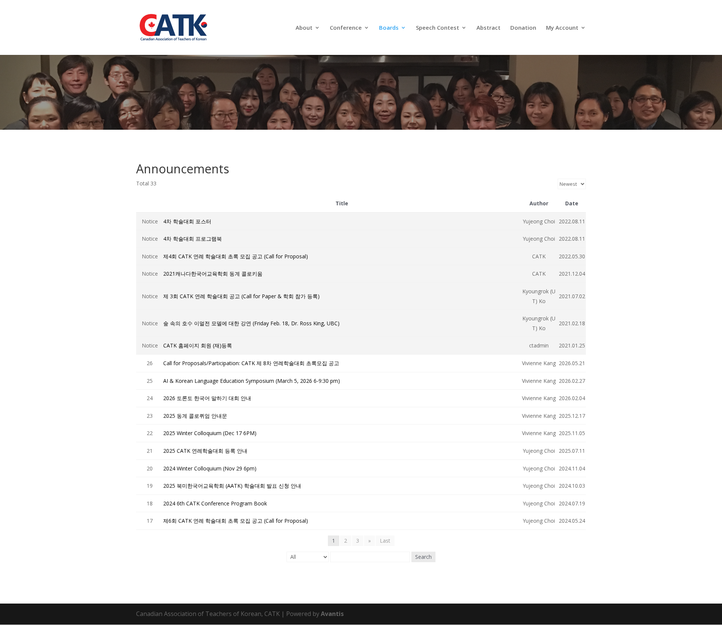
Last (385, 540)
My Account (562, 28)
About (304, 28)
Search (423, 556)
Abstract (488, 28)
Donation (523, 28)
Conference (346, 28)
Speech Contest (437, 28)
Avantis (332, 614)
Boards (389, 28)
